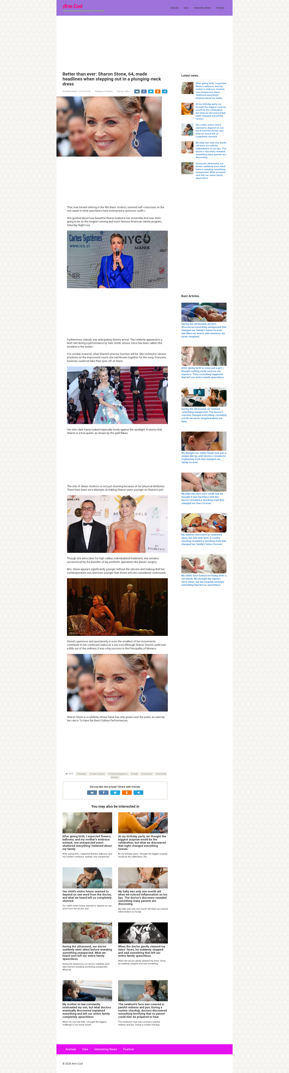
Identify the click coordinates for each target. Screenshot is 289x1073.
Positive (220, 7)
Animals (174, 7)
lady (135, 773)
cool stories (98, 773)
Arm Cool (72, 6)
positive (148, 773)
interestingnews (118, 773)
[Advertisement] (144, 41)
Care (186, 7)
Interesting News (202, 7)
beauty (82, 773)
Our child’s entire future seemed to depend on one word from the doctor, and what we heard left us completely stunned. (87, 896)
